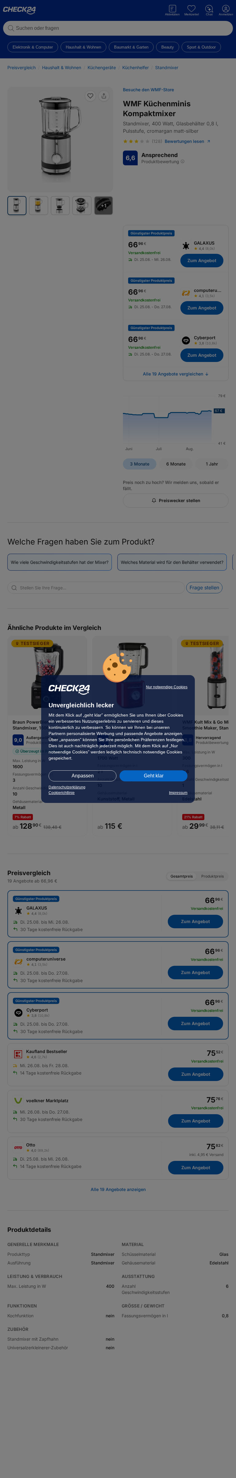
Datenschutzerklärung (67, 787)
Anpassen (83, 775)
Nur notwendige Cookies (166, 687)
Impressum (178, 793)
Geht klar (153, 775)
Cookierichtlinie (62, 793)
